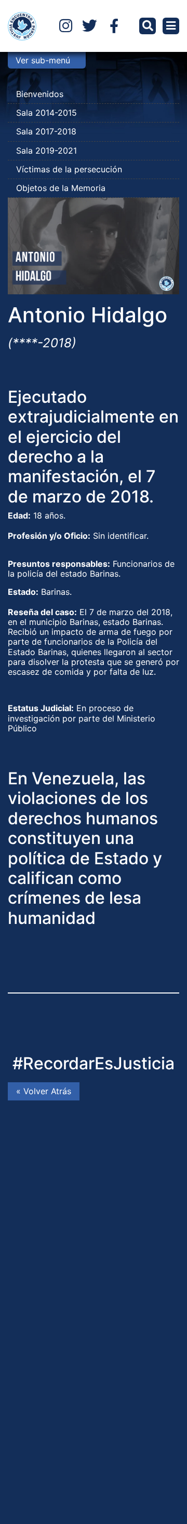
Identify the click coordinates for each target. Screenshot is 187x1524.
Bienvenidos (39, 94)
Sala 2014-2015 (46, 112)
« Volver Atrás (43, 1091)
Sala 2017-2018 (46, 131)
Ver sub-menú (43, 60)
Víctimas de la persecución (69, 169)
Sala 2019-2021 (46, 150)
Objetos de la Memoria (60, 188)
